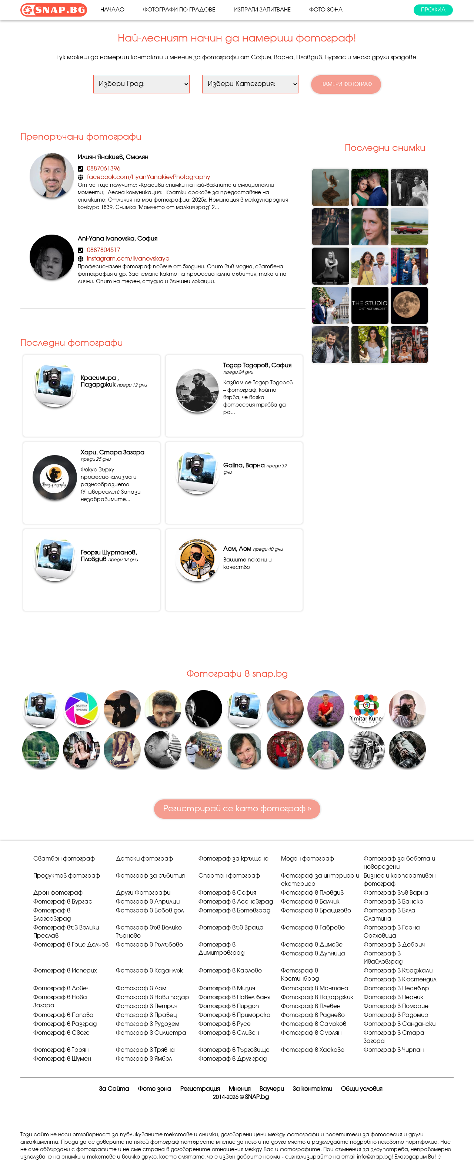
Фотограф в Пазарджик (317, 997)
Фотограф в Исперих (65, 971)
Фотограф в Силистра (151, 1033)
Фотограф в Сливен (228, 1033)
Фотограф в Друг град (232, 1059)
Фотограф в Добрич (394, 945)
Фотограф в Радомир (396, 1015)
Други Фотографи (143, 893)
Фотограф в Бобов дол (150, 911)
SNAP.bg (257, 1097)
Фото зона (326, 10)
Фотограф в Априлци (148, 902)
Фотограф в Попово (63, 1015)
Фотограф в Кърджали (398, 971)
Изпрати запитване (262, 10)
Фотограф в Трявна (145, 1050)
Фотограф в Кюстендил (400, 980)
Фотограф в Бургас (62, 902)
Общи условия (362, 1089)
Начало (112, 10)
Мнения (240, 1089)
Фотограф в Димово (312, 945)
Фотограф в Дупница (313, 954)
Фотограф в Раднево (313, 1015)
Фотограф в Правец (146, 1015)
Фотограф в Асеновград (235, 902)
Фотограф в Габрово (313, 928)
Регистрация (200, 1089)
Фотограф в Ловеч (61, 988)
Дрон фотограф (58, 893)
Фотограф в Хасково (312, 1050)
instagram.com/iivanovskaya (128, 259)
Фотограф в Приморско (234, 1015)
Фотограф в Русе (224, 1024)
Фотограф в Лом (141, 988)
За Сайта (114, 1089)
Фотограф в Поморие (396, 1006)
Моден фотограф (307, 859)
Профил (433, 10)
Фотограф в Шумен (62, 1059)
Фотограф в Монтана (314, 988)
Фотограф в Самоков (313, 1024)
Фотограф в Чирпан (394, 1050)
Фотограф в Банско (393, 902)
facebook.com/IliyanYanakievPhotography (148, 177)
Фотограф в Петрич (146, 1006)
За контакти (312, 1089)
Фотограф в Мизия (226, 988)
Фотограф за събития (150, 876)
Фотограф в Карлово (230, 971)
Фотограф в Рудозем (147, 1024)
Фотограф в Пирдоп (228, 1006)
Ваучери (272, 1089)
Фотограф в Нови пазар (152, 997)
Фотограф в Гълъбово (149, 945)
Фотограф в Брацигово (316, 911)
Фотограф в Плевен (310, 1006)
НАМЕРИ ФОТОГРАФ (346, 84)
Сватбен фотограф (64, 859)
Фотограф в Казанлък (149, 971)
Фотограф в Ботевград (234, 911)
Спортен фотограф (229, 876)
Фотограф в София (227, 893)
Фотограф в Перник (393, 997)
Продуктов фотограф (66, 876)
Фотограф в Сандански (399, 1024)
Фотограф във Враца (231, 928)
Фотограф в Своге (61, 1033)
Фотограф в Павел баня (234, 997)
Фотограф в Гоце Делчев (71, 945)
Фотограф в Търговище (234, 1050)
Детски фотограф (144, 859)
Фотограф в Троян (61, 1050)
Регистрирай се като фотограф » (237, 809)
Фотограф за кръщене (233, 859)
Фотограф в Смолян (311, 1033)
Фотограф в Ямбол (144, 1059)
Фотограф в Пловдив (312, 893)
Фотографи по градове (179, 10)
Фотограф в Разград (65, 1024)
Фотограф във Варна (396, 893)
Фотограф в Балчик (310, 902)
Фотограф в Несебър (396, 988)
